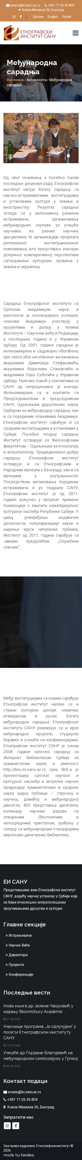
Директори (18, 955)
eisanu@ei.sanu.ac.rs (25, 5)
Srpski (66, 17)
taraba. (28, 1155)
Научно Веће (19, 945)
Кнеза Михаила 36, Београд (42, 10)
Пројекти (16, 965)
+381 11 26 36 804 (61, 5)
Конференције (20, 974)
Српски (38, 17)
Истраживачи (20, 935)
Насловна (15, 80)
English (53, 17)
